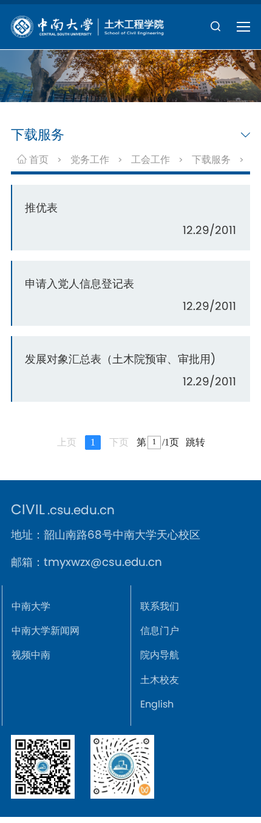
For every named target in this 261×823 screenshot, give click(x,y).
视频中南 (31, 655)
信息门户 (159, 631)
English (157, 704)
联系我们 (159, 606)
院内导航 (159, 655)
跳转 (195, 442)
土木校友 (159, 680)
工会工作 (150, 160)
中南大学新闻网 (46, 631)
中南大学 (31, 606)
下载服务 (211, 160)
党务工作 (89, 160)
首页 (38, 160)
